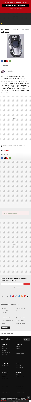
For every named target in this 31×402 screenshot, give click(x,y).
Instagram (16, 296)
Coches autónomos (20, 320)
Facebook (2, 61)
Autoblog (6, 150)
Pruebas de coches (20, 315)
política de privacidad (18, 287)
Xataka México (5, 386)
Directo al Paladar (5, 365)
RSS (22, 296)
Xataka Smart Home (6, 352)
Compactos (19, 311)
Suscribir (26, 284)
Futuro (3, 323)
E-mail (10, 61)
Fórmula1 (4, 308)
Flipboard (7, 61)
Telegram (19, 296)
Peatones (9, 23)
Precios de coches (20, 317)
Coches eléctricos (20, 308)
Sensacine (18, 356)
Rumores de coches (6, 317)
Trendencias (4, 374)
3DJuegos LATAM (19, 386)
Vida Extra (18, 348)
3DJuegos (18, 346)
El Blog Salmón (19, 374)
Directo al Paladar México (7, 392)
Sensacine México (19, 388)
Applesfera (4, 350)
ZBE (20, 23)
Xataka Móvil (4, 348)
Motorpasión (18, 365)
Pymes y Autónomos (20, 376)
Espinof (17, 358)
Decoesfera (4, 376)
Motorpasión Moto (19, 367)
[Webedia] (5, 340)
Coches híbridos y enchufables (6, 311)
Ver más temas (5, 327)
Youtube (13, 296)
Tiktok (28, 296)
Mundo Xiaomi (4, 354)
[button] (9, 71)
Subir (25, 339)
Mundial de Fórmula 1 (21, 323)
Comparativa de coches (7, 320)
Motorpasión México (20, 392)
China (28, 23)
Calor (24, 23)
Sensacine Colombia (20, 390)
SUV (3, 315)
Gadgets (9, 155)
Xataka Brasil (4, 388)
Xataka (3, 346)
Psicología (15, 23)
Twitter (5, 61)
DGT (4, 23)
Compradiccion (5, 378)
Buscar (29, 333)
